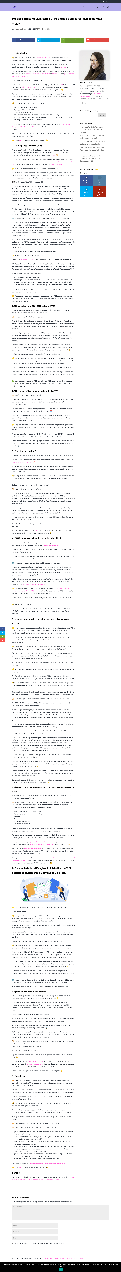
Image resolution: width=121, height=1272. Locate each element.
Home (84, 7)
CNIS (61, 84)
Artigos (97, 7)
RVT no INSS (56, 74)
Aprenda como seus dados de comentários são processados (64, 1258)
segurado (64, 67)
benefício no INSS (56, 164)
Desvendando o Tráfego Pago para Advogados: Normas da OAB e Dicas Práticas (92, 150)
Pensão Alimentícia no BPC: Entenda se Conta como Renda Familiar (92, 142)
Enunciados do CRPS (27, 259)
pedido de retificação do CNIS (22, 462)
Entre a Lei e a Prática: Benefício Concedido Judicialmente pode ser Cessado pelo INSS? (91, 158)
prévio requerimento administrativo (38, 74)
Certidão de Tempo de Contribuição (41, 844)
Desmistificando (86, 96)
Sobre (103, 7)
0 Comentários (45, 29)
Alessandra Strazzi (20, 29)
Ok (61, 1269)
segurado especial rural (35, 1064)
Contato (90, 7)
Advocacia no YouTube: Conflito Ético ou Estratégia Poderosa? (92, 136)
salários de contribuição (30, 87)
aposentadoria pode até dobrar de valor (42, 842)
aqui (35, 530)
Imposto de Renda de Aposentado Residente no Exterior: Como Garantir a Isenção (92, 129)
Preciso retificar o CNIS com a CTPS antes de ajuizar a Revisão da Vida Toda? (43, 1178)
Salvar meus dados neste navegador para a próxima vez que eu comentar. (39, 1243)
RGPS (38, 29)
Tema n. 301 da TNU (36, 1061)
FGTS (53, 155)
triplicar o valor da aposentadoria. (34, 584)
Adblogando (97, 93)
